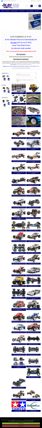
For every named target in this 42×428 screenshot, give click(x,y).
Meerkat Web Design (19, 420)
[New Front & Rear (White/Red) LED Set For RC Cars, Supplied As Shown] (7, 88)
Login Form (34, 0)
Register (39, 0)
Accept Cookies (21, 423)
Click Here (5, 24)
